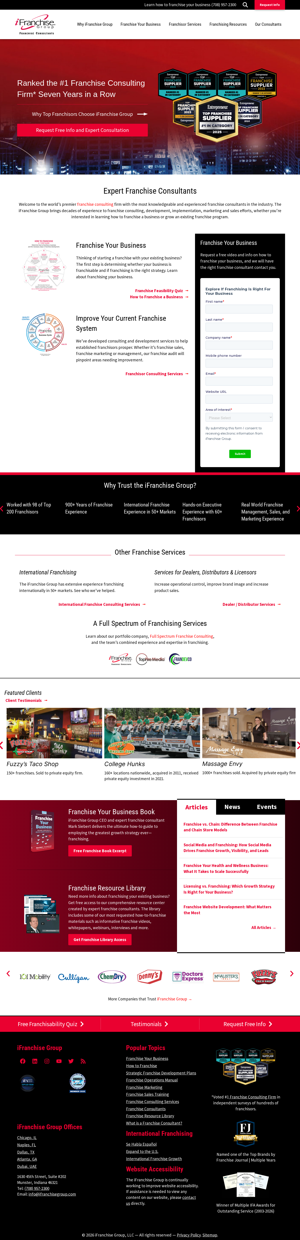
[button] (8, 973)
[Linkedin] (34, 1061)
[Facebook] (22, 1061)
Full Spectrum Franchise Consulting (181, 636)
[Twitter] (70, 1061)
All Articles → (263, 927)
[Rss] (83, 1061)
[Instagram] (46, 1061)
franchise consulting (95, 204)
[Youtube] (58, 1061)
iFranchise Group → (174, 998)
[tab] (196, 806)
